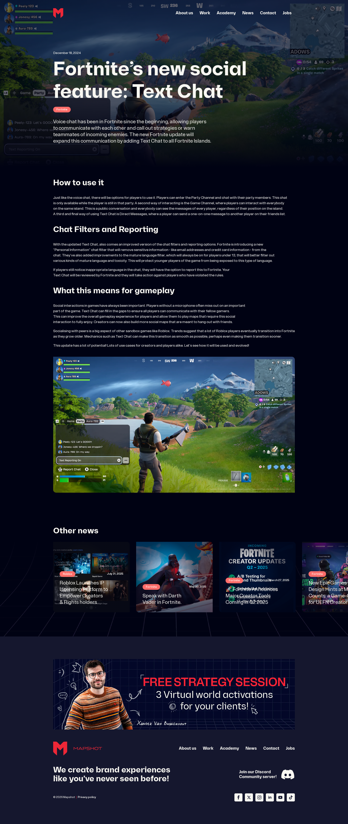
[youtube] (280, 797)
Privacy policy (87, 797)
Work (205, 13)
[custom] (291, 797)
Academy (226, 13)
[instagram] (259, 797)
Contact (268, 13)
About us (184, 13)
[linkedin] (270, 797)
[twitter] (249, 797)
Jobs (287, 13)
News (248, 13)
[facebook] (238, 797)
